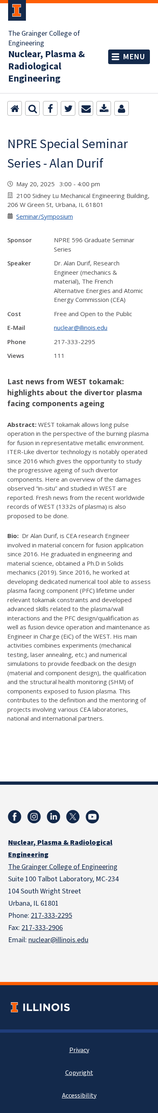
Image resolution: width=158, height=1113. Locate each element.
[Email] (86, 108)
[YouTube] (92, 817)
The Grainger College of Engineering (44, 38)
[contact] (121, 108)
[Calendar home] (14, 108)
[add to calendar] (103, 108)
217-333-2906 (42, 928)
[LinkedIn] (53, 817)
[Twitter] (68, 108)
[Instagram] (34, 817)
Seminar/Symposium (44, 216)
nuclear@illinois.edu (80, 327)
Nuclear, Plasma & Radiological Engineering (46, 66)
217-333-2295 (51, 916)
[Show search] (32, 108)
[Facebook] (50, 108)
